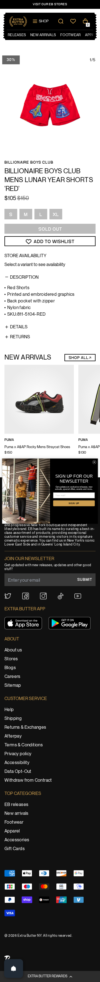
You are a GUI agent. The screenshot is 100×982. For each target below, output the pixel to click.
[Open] (13, 968)
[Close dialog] (94, 462)
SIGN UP (74, 503)
